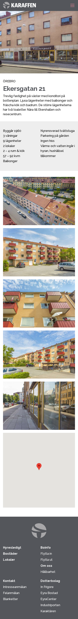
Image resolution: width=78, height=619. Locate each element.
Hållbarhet (48, 572)
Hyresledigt (12, 547)
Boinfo (46, 547)
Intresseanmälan (15, 587)
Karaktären (48, 611)
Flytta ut (46, 559)
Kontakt (9, 581)
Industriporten (50, 605)
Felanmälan (11, 593)
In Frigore (47, 587)
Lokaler (9, 559)
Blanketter (10, 599)
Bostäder (10, 553)
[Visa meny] (71, 5)
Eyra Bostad (49, 593)
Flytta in (46, 553)
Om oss (46, 566)
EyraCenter (48, 599)
